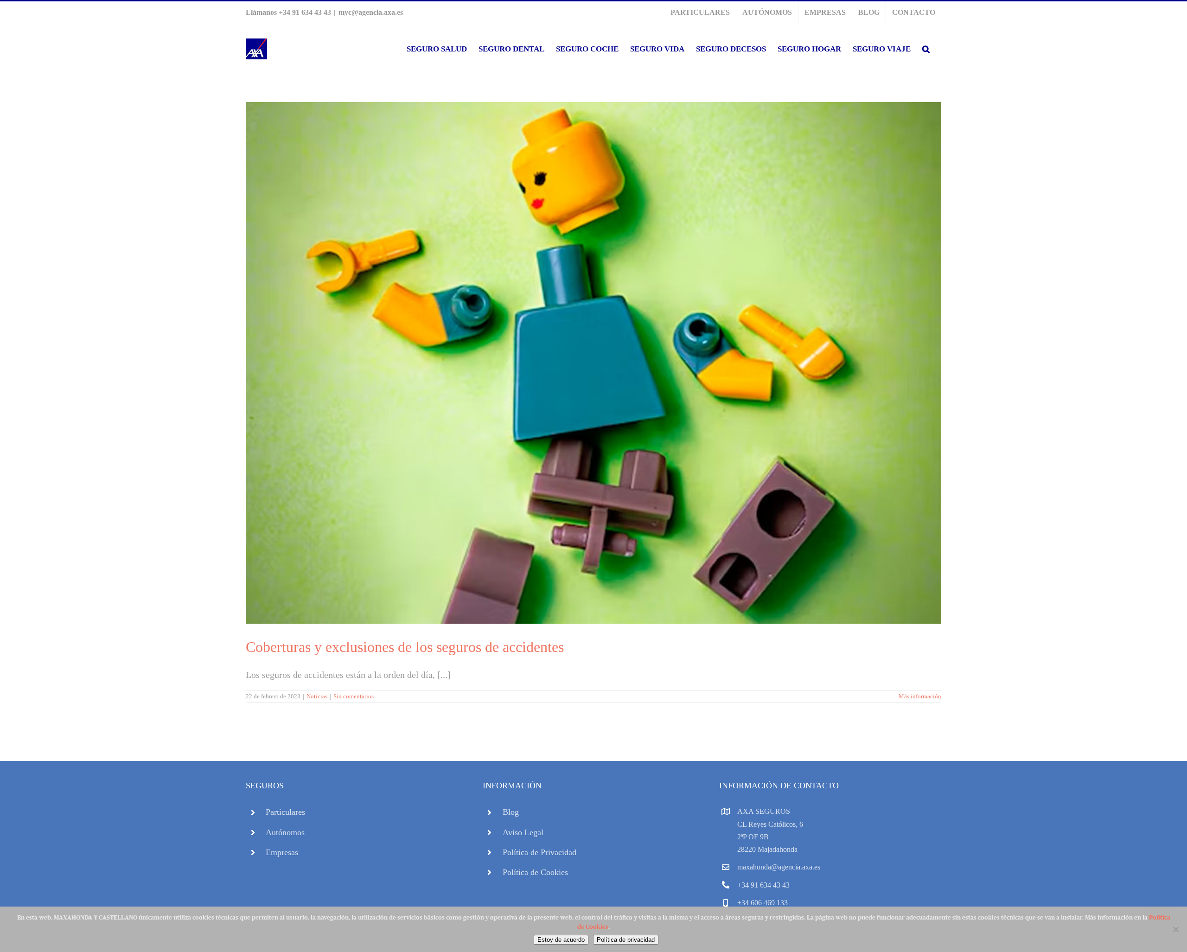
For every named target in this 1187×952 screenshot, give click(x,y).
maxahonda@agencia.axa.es (778, 867)
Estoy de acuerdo (561, 939)
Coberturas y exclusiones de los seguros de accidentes (405, 647)
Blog (511, 812)
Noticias (316, 696)
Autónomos (285, 832)
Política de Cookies (535, 872)
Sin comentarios (353, 696)
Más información (920, 696)
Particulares (285, 812)
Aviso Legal (523, 832)
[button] (926, 49)
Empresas (282, 852)
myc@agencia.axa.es (370, 12)
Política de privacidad (626, 939)
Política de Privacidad (539, 852)
